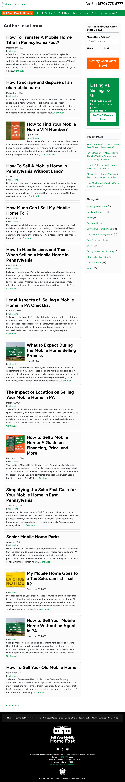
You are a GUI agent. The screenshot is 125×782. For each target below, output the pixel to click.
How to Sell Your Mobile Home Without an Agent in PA (51, 625)
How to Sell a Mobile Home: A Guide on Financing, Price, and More (47, 445)
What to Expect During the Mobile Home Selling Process (51, 350)
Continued (19, 70)
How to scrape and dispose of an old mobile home (39, 85)
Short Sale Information (98, 257)
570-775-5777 (63, 757)
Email (107, 48)
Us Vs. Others (62, 13)
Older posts (13, 705)
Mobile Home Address (98, 37)
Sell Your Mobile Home (53, 718)
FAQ (93, 13)
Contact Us (113, 718)
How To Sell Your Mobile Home (28, 718)
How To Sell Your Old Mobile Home (41, 667)
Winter (90, 268)
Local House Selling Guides (100, 234)
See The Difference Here (102, 117)
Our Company (106, 13)
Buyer (90, 217)
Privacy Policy (55, 764)
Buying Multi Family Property (101, 229)
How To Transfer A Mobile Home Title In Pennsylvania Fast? (39, 40)
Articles (102, 718)
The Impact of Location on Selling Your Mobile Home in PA (40, 394)
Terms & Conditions (68, 764)
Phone (90, 48)
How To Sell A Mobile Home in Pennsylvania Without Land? (36, 168)
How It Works (44, 13)
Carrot (83, 778)
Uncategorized (94, 262)
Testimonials (80, 13)
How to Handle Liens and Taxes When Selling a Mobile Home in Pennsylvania (37, 255)
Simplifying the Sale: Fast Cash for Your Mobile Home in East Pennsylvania (41, 495)
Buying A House (94, 223)
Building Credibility (96, 212)
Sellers (90, 245)
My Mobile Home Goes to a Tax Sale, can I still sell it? (52, 578)
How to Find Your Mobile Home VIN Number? (51, 127)
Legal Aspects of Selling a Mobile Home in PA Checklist (40, 302)
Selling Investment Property (100, 251)
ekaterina (13, 51)
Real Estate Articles (96, 240)
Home (9, 718)
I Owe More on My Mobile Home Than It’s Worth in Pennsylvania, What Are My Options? (102, 156)
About (94, 718)
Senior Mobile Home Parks (32, 536)
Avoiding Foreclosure (97, 206)
